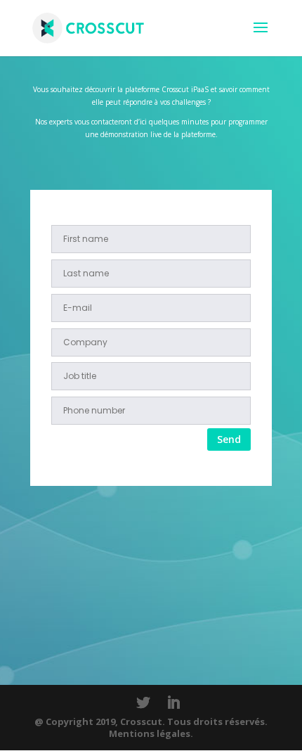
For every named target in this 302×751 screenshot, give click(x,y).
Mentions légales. (151, 733)
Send (229, 439)
